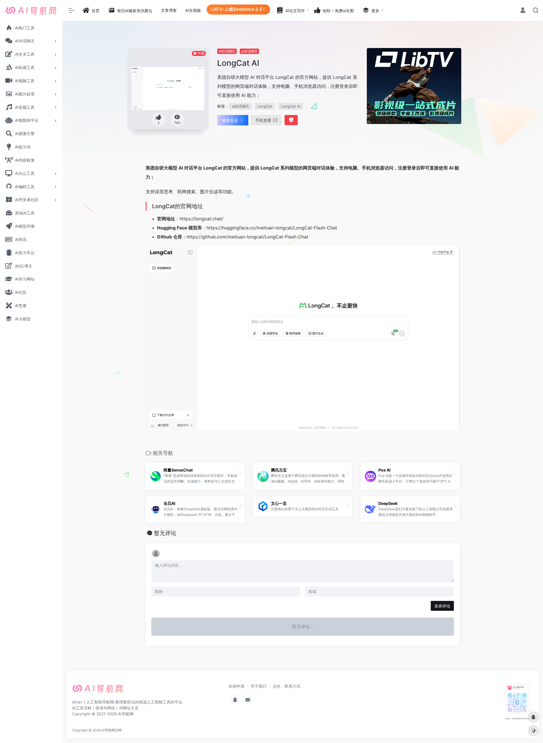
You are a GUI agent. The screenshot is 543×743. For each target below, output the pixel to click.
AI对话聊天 (227, 51)
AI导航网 (125, 713)
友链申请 (236, 686)
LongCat (264, 106)
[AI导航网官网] (97, 691)
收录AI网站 (105, 707)
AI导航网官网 (112, 730)
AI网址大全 (129, 707)
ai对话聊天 (249, 51)
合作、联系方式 (286, 686)
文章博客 (169, 10)
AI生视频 (193, 10)
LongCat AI (290, 106)
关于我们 (258, 686)
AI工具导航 (82, 707)
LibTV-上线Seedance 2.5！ (238, 9)
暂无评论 (165, 533)
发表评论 (442, 605)
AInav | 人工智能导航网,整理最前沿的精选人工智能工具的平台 (127, 701)
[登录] (523, 11)
